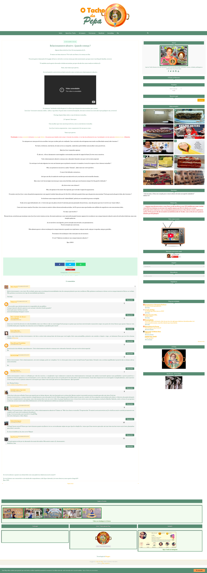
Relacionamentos (74, 272)
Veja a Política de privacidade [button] (90, 570)
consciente (25, 137)
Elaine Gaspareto (106, 563)
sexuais (36, 137)
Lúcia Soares (15, 406)
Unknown (14, 302)
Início (60, 33)
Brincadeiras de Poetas (152, 326)
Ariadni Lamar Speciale (18, 390)
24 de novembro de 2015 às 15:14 (16, 371)
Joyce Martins (15, 331)
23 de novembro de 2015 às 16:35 (16, 319)
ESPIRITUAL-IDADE (151, 336)
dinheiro (43, 137)
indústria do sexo (119, 137)
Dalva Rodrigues (16, 421)
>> (138, 483)
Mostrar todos (201, 341)
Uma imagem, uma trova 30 (153, 328)
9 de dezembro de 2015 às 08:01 (16, 422)
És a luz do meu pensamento (153, 306)
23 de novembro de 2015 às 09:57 (23, 286)
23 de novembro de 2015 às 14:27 (22, 301)
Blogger (107, 556)
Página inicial (70, 483)
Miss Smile (14, 287)
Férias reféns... (149, 316)
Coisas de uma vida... (151, 315)
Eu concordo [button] (199, 570)
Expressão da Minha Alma (153, 331)
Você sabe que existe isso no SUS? (154, 311)
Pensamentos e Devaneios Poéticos (155, 304)
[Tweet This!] (70, 264)
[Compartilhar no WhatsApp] (81, 264)
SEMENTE (148, 333)
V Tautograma (149, 338)
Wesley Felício (15, 370)
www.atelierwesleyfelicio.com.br (17, 385)
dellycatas (15, 338)
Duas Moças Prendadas (18, 343)
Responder (130, 300)
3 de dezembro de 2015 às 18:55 (24, 405)
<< (2, 483)
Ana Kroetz (14, 437)
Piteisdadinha (149, 320)
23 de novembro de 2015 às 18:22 (16, 344)
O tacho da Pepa (150, 310)
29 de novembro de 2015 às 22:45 (16, 391)
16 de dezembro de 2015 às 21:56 (23, 436)
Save (71, 269)
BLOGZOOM (14, 355)
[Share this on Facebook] (60, 264)
